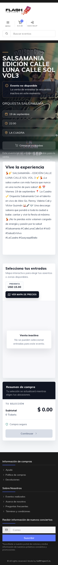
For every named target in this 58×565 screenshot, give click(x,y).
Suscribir (29, 538)
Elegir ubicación (31, 247)
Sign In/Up (32, 26)
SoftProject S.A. (43, 561)
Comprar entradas (31, 145)
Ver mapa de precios (24, 294)
